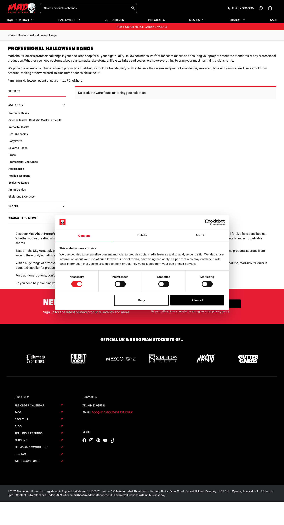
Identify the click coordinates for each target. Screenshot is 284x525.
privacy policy (220, 311)
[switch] (120, 284)
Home (11, 35)
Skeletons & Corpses (22, 196)
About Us (21, 419)
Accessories (16, 168)
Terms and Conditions (31, 447)
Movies (194, 20)
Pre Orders (156, 20)
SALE (273, 20)
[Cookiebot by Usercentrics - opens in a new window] (208, 222)
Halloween (66, 20)
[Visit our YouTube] (105, 440)
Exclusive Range (19, 182)
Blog (18, 426)
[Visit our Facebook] (84, 440)
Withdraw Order (26, 461)
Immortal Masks (19, 127)
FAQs (18, 412)
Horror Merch (18, 20)
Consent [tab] (84, 235)
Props (12, 154)
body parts (72, 60)
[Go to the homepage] (22, 8)
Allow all (197, 300)
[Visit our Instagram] (91, 440)
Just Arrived (114, 20)
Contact (21, 454)
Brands (235, 20)
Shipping (21, 440)
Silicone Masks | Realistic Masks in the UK (35, 120)
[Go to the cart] (270, 8)
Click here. (76, 80)
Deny (141, 300)
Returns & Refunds (28, 433)
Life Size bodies (18, 134)
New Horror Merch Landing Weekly (142, 26)
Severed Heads (18, 147)
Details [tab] (142, 235)
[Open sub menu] (31, 20)
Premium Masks (19, 113)
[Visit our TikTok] (112, 440)
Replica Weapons (19, 175)
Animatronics (17, 189)
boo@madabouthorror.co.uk (112, 412)
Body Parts (15, 140)
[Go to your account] (260, 8)
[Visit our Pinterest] (98, 440)
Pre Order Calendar (29, 405)
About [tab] (200, 235)
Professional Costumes (23, 161)
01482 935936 (96, 405)
